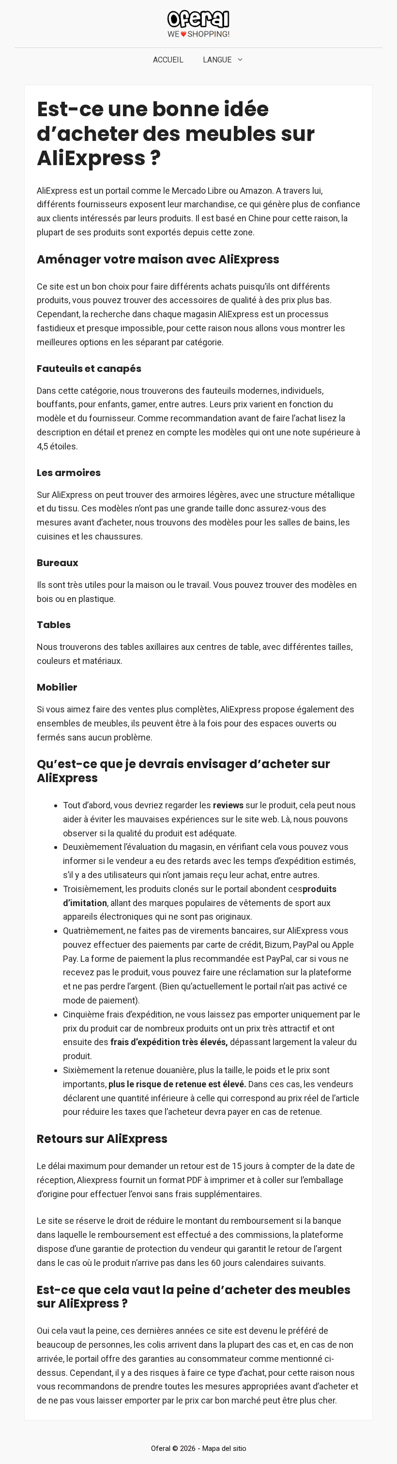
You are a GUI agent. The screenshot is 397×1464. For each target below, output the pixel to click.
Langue (217, 59)
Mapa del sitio (224, 1448)
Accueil (168, 59)
